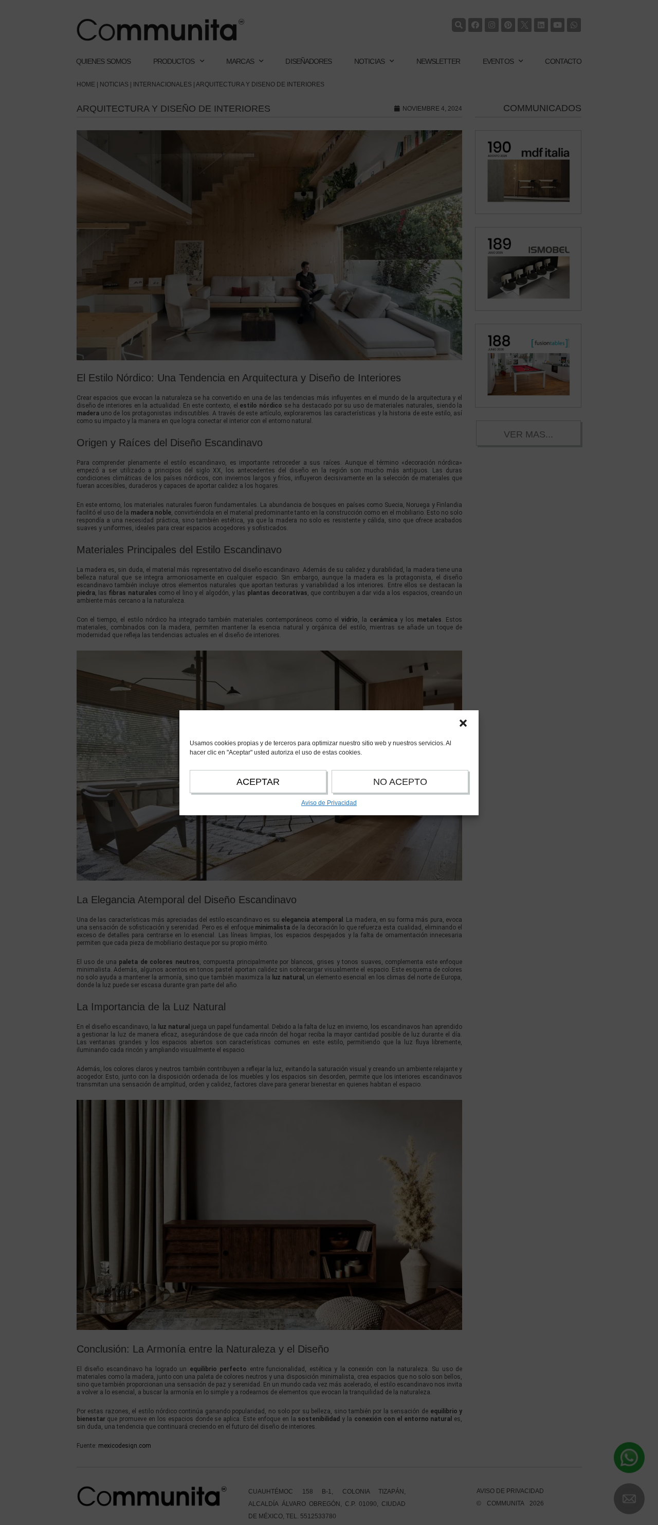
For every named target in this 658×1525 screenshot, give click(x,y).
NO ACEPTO (400, 782)
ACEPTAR (258, 782)
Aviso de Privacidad (329, 803)
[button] (463, 723)
